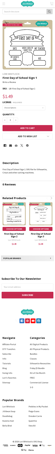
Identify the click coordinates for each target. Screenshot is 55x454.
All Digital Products (39, 344)
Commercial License (39, 382)
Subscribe (6, 354)
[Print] (16, 145)
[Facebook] (5, 145)
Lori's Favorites (9, 377)
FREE (32, 377)
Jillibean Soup (8, 411)
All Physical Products (39, 349)
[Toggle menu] (3, 3)
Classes (33, 358)
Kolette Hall (8, 421)
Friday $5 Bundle (37, 368)
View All (32, 425)
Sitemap (6, 382)
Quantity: (9, 114)
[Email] (10, 145)
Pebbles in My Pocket (38, 406)
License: (12, 102)
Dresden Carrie (35, 416)
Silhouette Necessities (40, 363)
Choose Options (14, 229)
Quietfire (33, 421)
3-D (31, 387)
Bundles (33, 354)
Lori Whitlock (8, 406)
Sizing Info (7, 373)
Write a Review (9, 82)
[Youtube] (33, 320)
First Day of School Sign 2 (14, 235)
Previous (47, 198)
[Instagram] (38, 320)
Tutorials (6, 363)
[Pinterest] (27, 145)
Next (51, 198)
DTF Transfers (8, 349)
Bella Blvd (7, 425)
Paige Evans (34, 411)
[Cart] (51, 3)
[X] (21, 145)
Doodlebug (7, 416)
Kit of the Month (37, 373)
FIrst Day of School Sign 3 (41, 235)
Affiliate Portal (9, 344)
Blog (4, 368)
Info (4, 358)
